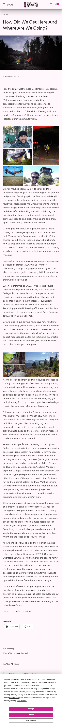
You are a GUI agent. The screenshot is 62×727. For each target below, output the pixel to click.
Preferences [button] (22, 701)
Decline (31, 715)
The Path (6, 14)
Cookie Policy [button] (14, 698)
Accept (31, 709)
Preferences (31, 721)
